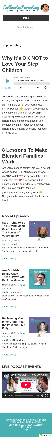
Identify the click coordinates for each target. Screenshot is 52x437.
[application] (26, 385)
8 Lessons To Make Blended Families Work (24, 156)
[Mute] (41, 395)
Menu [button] (26, 18)
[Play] (5, 395)
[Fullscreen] (46, 395)
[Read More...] (9, 258)
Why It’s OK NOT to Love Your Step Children (25, 64)
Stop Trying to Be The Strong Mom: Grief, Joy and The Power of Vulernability (13, 229)
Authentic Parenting (26, 8)
